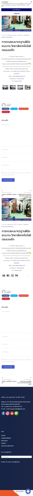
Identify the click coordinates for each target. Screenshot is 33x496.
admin (20, 35)
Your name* (5, 149)
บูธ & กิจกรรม (9, 37)
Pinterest (6, 112)
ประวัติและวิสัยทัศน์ (6, 438)
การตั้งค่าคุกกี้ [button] (16, 13)
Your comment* (6, 124)
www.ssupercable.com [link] (18, 76)
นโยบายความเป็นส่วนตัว (7, 446)
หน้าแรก (3, 435)
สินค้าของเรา (4, 441)
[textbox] (16, 457)
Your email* (5, 157)
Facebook (6, 109)
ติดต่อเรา (3, 443)
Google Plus (24, 109)
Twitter (15, 109)
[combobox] (16, 457)
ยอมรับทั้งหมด (16, 9)
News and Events (9, 226)
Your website (5, 165)
